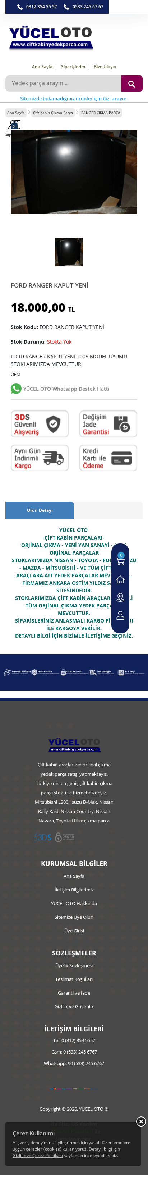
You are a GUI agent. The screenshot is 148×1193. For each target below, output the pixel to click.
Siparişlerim (73, 67)
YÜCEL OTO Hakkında (74, 903)
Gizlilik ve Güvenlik (74, 1006)
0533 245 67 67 (88, 7)
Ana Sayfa (42, 67)
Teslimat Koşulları (74, 979)
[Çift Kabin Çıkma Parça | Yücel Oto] (74, 36)
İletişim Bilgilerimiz (74, 889)
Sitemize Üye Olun (74, 917)
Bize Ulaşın (105, 67)
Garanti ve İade (74, 993)
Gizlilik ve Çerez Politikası (38, 1155)
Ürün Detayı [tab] (40, 510)
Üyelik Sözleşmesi (74, 965)
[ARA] (132, 83)
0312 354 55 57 (41, 7)
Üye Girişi (74, 930)
